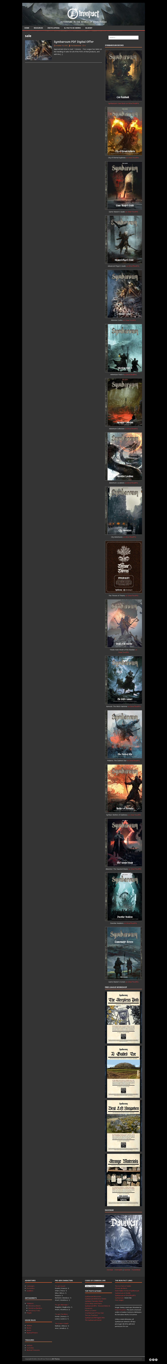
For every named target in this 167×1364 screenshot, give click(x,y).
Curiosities (30, 1348)
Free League (119, 1300)
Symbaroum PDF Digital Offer (74, 42)
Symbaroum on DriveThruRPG (125, 1295)
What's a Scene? (90, 1310)
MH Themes (56, 1359)
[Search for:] (123, 38)
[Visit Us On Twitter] (150, 1360)
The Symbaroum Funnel (93, 1320)
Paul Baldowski (76, 46)
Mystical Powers (32, 1333)
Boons (29, 1328)
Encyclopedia (54, 28)
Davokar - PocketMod (132, 1270)
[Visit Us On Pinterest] (156, 1360)
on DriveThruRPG (132, 103)
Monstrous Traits (34, 1310)
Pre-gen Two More (61, 1314)
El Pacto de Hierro (72, 28)
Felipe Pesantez (120, 1310)
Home (26, 28)
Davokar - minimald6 (114, 1270)
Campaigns (30, 1286)
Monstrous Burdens (35, 1308)
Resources (38, 28)
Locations (30, 1291)
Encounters (31, 1288)
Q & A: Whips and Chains (93, 1303)
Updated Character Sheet (94, 1301)
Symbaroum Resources (93, 1296)
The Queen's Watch (62, 1323)
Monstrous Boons (34, 1306)
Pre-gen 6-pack (60, 1286)
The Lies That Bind (91, 1315)
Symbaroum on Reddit (122, 1293)
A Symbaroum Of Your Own (94, 1313)
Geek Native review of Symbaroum (127, 1291)
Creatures (30, 1303)
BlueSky (88, 28)
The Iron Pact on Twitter (123, 1286)
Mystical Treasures (33, 1350)
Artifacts (29, 1345)
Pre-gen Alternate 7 (61, 1305)
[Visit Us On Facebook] (153, 1360)
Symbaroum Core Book (117, 103)
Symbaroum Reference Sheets (95, 1299)
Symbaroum (119, 1298)
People (29, 1313)
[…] (61, 54)
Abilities (29, 1325)
